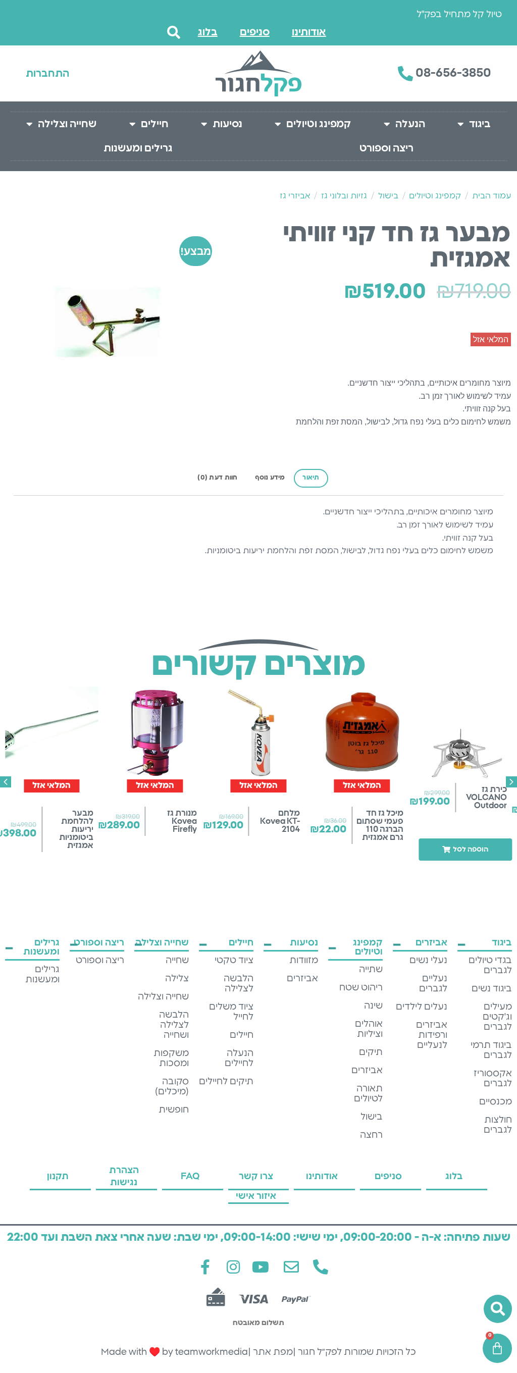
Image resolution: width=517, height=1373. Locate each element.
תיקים (371, 1052)
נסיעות (227, 124)
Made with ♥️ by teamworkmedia (174, 1352)
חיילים (155, 124)
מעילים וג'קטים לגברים (497, 1017)
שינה (373, 1006)
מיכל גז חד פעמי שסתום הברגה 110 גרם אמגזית (379, 825)
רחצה (371, 1135)
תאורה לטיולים (368, 1093)
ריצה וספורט (386, 148)
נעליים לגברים (433, 983)
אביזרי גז (295, 196)
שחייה (177, 960)
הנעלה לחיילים (239, 1058)
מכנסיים (495, 1101)
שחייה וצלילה (67, 124)
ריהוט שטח (361, 987)
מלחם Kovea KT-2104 (280, 821)
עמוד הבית (491, 196)
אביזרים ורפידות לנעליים (431, 1035)
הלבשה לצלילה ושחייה (174, 1025)
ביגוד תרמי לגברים (491, 1050)
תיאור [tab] (310, 477)
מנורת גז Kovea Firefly (182, 821)
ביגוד (480, 124)
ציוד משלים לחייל (231, 1012)
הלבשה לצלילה (238, 983)
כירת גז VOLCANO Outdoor (486, 797)
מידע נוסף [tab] (270, 477)
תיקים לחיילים (226, 1081)
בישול (388, 196)
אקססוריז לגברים (493, 1078)
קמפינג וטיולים (318, 124)
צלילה (177, 978)
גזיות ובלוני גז (344, 196)
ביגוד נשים (492, 988)
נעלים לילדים (421, 1007)
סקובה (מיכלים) (172, 1086)
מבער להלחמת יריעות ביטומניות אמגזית (76, 829)
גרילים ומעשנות (138, 148)
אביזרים (367, 1070)
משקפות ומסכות (171, 1058)
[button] (465, 849)
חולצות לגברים (498, 1125)
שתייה (371, 969)
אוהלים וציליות (369, 1029)
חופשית (174, 1110)
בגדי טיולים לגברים (490, 965)
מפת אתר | (270, 1352)
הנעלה (410, 124)
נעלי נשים (428, 960)
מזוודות (303, 960)
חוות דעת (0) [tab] (217, 477)
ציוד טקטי (234, 960)
